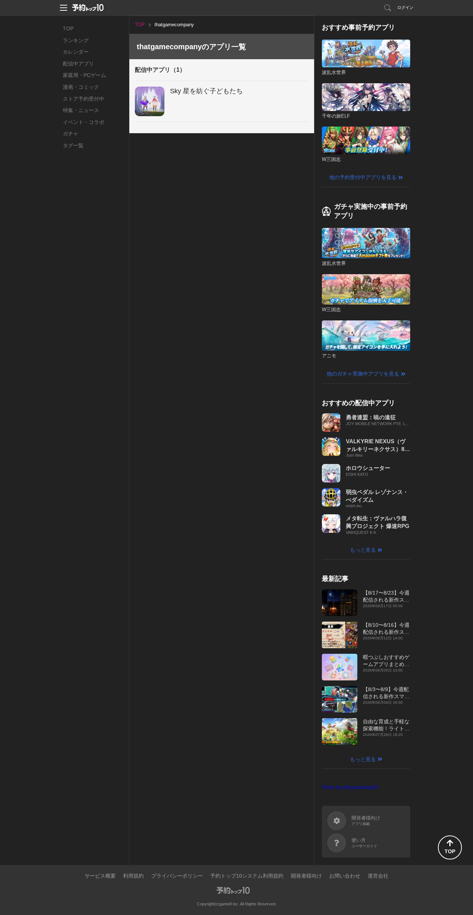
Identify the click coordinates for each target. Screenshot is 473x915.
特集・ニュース (81, 110)
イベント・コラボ (83, 122)
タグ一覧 (73, 145)
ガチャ (70, 134)
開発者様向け (306, 876)
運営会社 (378, 876)
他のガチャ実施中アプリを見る (363, 374)
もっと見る (363, 550)
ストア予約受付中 (83, 99)
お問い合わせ (344, 876)
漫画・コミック (81, 87)
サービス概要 (100, 876)
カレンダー (76, 52)
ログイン (405, 7)
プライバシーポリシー (177, 876)
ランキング (76, 40)
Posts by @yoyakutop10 (350, 787)
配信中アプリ (78, 64)
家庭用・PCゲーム (84, 75)
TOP (68, 28)
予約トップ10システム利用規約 (246, 876)
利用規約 (133, 876)
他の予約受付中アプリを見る (363, 177)
